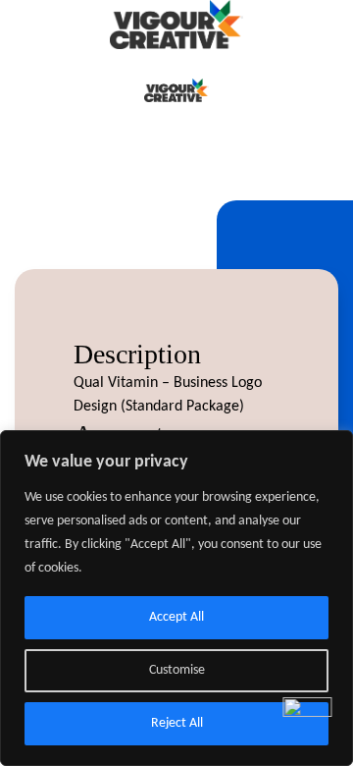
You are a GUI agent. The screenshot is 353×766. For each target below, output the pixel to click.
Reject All (177, 723)
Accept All (176, 617)
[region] (176, 598)
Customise (177, 670)
